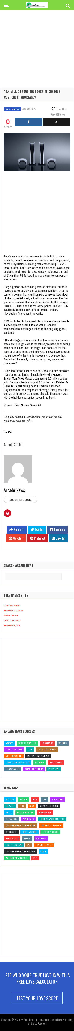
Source (8, 432)
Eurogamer (12, 769)
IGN (30, 749)
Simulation (12, 838)
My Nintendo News (38, 756)
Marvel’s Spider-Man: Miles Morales (33, 376)
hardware (45, 812)
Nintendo (28, 819)
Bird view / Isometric (52, 819)
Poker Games (11, 615)
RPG (31, 806)
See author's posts (20, 500)
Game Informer (12, 109)
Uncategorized (47, 749)
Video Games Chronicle (27, 405)
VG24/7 (9, 743)
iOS (44, 799)
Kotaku (62, 743)
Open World (29, 832)
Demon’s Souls (18, 382)
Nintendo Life (14, 756)
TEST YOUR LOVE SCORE (37, 998)
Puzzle (10, 806)
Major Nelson (14, 749)
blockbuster (25, 812)
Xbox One (11, 832)
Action (10, 799)
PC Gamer (47, 743)
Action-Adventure (17, 858)
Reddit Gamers (27, 743)
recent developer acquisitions (32, 260)
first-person (14, 845)
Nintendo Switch (51, 825)
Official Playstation (18, 762)
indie (43, 851)
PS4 (35, 858)
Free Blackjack (12, 625)
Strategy (11, 819)
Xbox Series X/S (49, 806)
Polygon (53, 769)
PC (28, 845)
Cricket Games (12, 605)
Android (41, 838)
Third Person (50, 832)
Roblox (39, 762)
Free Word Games (13, 610)
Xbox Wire (56, 762)
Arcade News (14, 490)
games (23, 799)
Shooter (57, 799)
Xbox (9, 812)
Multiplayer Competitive (20, 851)
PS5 (35, 799)
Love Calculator (12, 620)
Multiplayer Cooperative (20, 825)
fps (22, 806)
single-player (44, 845)
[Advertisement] (37, 43)
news (27, 838)
